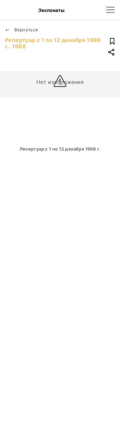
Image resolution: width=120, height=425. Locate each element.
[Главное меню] (110, 9)
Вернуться (25, 29)
